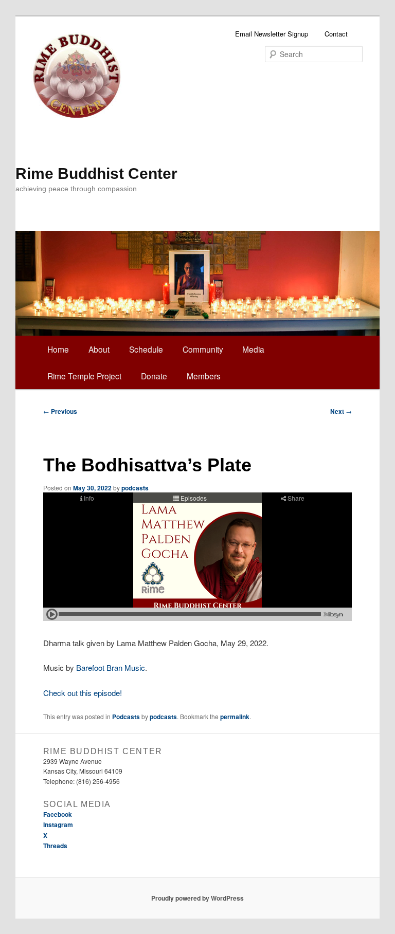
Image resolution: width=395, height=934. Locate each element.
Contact (336, 34)
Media (253, 349)
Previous (60, 411)
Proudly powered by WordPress (197, 898)
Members (204, 375)
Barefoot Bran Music (110, 667)
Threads (55, 845)
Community (203, 349)
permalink (234, 716)
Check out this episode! (82, 692)
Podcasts (126, 716)
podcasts (135, 487)
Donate (154, 375)
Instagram (58, 824)
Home (58, 349)
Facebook (57, 814)
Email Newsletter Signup (271, 34)
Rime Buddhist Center (96, 173)
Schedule (146, 349)
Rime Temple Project (84, 375)
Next (341, 411)
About (99, 349)
